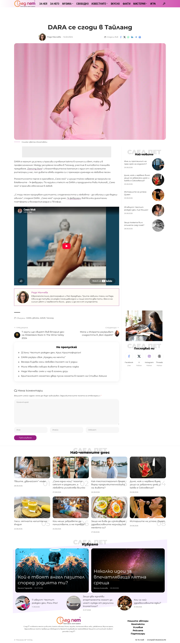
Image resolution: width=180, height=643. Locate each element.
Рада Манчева (54, 37)
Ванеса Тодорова (25, 588)
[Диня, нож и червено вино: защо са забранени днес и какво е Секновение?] (158, 180)
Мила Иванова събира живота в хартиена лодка (50, 366)
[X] (139, 359)
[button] (164, 3)
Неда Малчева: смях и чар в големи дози (44, 371)
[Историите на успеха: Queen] (158, 195)
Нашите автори (137, 621)
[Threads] (159, 359)
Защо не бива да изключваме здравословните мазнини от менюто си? (108, 524)
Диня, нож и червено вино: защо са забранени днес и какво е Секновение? (137, 178)
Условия (138, 627)
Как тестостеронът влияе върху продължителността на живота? (108, 484)
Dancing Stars (35, 168)
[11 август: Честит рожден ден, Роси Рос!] (22, 603)
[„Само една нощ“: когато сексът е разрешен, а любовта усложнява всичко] (71, 467)
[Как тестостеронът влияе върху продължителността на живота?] (109, 467)
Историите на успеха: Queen (147, 521)
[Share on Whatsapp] (128, 37)
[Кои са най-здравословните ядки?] (124, 603)
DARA (28, 318)
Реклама (138, 630)
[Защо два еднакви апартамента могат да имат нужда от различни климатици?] (73, 603)
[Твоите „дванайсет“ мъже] (32, 467)
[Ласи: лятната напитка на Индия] (32, 507)
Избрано (90, 544)
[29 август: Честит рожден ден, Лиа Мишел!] (158, 210)
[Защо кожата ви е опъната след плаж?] (158, 225)
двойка (35, 318)
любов (42, 318)
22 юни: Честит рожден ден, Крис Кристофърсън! (51, 352)
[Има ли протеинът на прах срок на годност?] (158, 164)
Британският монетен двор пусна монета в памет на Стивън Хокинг (64, 376)
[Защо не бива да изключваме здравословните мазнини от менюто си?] (109, 507)
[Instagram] (149, 359)
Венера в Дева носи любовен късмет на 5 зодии (49, 362)
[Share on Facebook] (120, 37)
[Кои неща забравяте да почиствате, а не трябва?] (71, 507)
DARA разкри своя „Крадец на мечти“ (43, 357)
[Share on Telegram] (136, 37)
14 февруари (74, 198)
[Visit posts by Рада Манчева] (42, 37)
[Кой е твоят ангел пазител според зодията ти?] (52, 570)
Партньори (138, 633)
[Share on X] (124, 37)
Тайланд (50, 318)
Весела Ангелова (101, 588)
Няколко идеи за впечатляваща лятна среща (120, 576)
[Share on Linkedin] (132, 37)
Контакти (138, 624)
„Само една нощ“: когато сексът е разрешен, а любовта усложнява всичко (69, 484)
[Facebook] (129, 359)
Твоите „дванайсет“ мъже (30, 481)
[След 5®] (24, 3)
